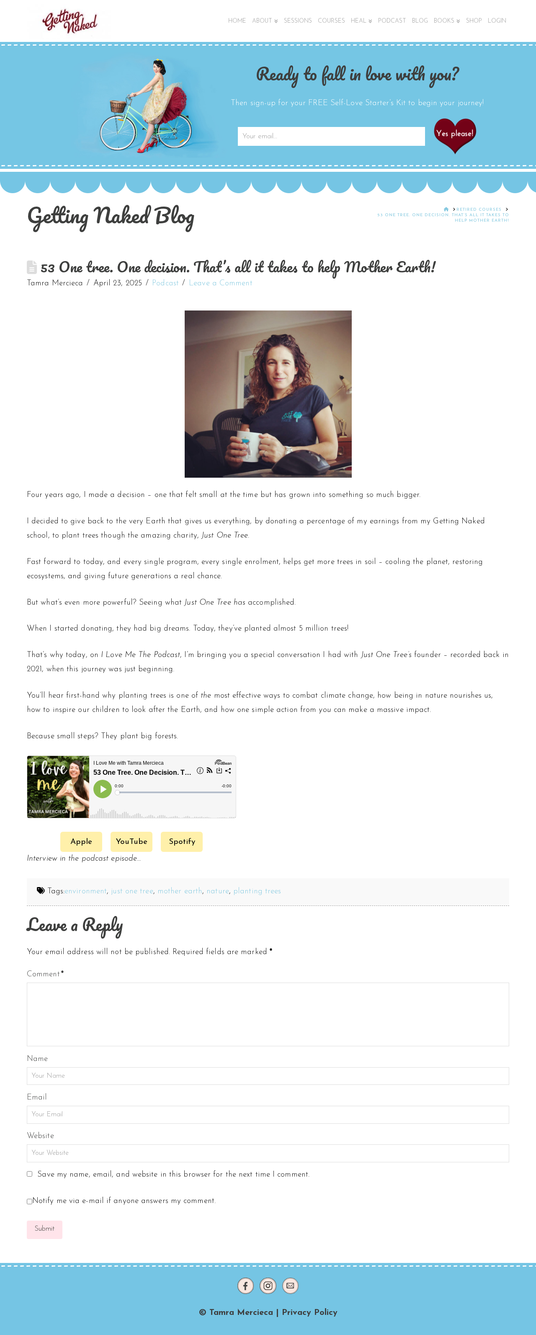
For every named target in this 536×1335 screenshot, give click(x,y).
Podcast (165, 283)
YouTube (131, 842)
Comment (45, 974)
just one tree (132, 891)
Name (37, 1059)
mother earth (179, 891)
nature (217, 891)
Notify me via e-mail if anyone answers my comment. (124, 1201)
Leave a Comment (221, 283)
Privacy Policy (310, 1313)
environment (85, 891)
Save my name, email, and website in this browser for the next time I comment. (173, 1175)
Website (40, 1136)
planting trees (257, 891)
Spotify (182, 842)
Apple (81, 842)
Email (37, 1098)
